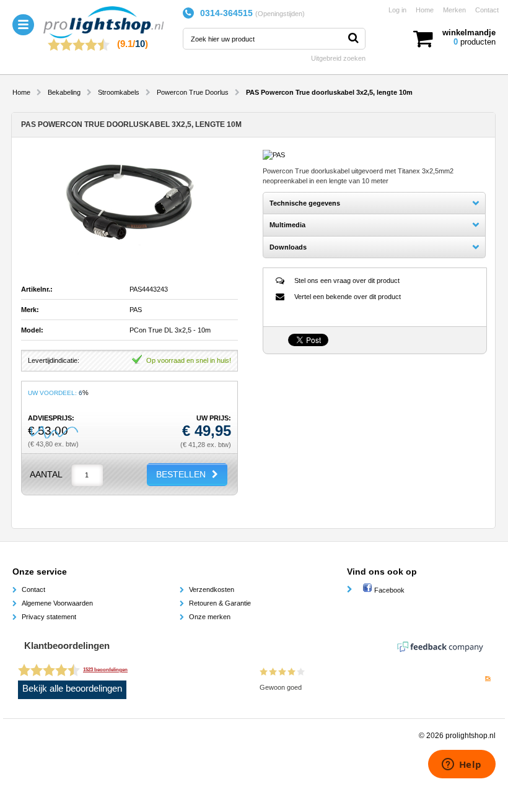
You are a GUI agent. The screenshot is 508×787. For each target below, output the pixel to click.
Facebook (388, 590)
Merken (454, 10)
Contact (487, 10)
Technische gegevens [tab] (304, 203)
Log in (397, 10)
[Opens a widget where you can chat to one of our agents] (461, 765)
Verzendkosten (211, 589)
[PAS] (274, 155)
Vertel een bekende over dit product (347, 296)
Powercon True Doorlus (193, 92)
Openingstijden (280, 13)
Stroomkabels (118, 92)
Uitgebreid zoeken (338, 58)
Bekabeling (64, 92)
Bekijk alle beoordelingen (72, 689)
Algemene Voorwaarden (57, 603)
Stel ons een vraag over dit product (347, 280)
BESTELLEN (181, 474)
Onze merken (209, 616)
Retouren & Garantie (220, 603)
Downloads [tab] (288, 247)
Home (425, 10)
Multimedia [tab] (287, 224)
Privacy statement (49, 616)
